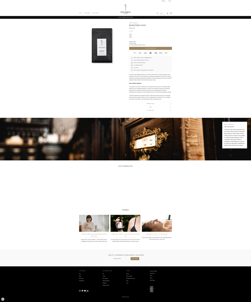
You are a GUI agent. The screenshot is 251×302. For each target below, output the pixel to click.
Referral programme (106, 280)
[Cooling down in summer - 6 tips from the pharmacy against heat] (126, 223)
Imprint (151, 278)
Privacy (151, 275)
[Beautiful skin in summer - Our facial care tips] (157, 223)
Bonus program (105, 278)
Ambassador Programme (130, 278)
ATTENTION (150, 110)
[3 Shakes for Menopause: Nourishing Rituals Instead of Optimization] (94, 223)
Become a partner (129, 276)
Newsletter (104, 283)
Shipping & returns (106, 285)
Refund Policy (152, 273)
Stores (80, 276)
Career (127, 280)
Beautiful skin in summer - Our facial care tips (157, 234)
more (106, 241)
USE (150, 107)
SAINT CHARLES (133, 23)
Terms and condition (153, 271)
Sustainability (81, 280)
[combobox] (162, 13)
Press (127, 283)
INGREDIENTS (150, 103)
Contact (104, 276)
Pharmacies (81, 278)
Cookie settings (152, 280)
